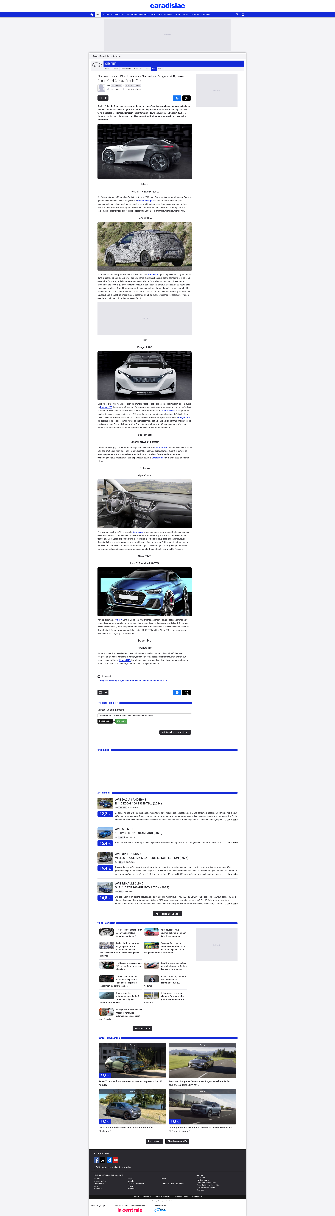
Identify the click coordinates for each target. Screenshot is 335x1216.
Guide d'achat (117, 14)
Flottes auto (156, 14)
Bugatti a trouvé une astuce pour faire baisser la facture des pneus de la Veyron (174, 966)
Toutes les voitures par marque (172, 1184)
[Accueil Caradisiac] (92, 14)
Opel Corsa (138, 532)
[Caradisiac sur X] (103, 1160)
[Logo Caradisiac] (167, 11)
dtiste (121, 862)
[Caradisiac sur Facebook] (96, 1160)
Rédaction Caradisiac (163, 1197)
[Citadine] (97, 65)
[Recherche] (237, 14)
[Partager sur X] (187, 97)
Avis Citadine (103, 792)
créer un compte (147, 715)
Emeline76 (123, 808)
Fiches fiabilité (126, 69)
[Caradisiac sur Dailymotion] (110, 1160)
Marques (195, 14)
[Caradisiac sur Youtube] (115, 1160)
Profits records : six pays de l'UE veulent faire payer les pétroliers (129, 966)
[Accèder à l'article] (106, 932)
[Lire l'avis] (105, 809)
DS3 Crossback (168, 410)
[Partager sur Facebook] (177, 97)
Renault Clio (153, 274)
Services (168, 14)
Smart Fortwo (158, 458)
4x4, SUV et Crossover (136, 1184)
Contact (136, 1197)
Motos (163, 1179)
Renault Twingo (144, 200)
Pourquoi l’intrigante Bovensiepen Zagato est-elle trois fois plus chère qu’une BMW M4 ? (200, 1083)
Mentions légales (203, 1180)
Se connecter (105, 721)
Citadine (110, 63)
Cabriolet (131, 1181)
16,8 (105, 897)
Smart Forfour (161, 447)
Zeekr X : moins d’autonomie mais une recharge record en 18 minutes (130, 1083)
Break (96, 1186)
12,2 (105, 814)
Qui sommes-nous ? (181, 1197)
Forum (177, 14)
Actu (98, 14)
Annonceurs (146, 1197)
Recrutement (197, 1197)
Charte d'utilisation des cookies (208, 1185)
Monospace (98, 1189)
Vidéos (160, 69)
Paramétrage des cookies (206, 1187)
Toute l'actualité (106, 923)
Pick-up (130, 1186)
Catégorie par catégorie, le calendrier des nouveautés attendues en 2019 (133, 680)
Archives (200, 1175)
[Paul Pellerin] (101, 92)
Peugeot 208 (106, 407)
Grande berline (99, 1184)
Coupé (130, 1179)
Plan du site (201, 1177)
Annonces (205, 14)
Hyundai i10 (125, 660)
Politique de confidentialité (206, 1182)
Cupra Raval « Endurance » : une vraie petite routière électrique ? (126, 1129)
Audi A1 (119, 620)
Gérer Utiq (200, 1190)
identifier (135, 715)
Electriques (132, 14)
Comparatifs (138, 69)
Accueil (107, 69)
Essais (106, 14)
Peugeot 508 (184, 417)
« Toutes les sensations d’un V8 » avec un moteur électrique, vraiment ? (129, 933)
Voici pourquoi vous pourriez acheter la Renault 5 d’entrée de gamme (173, 933)
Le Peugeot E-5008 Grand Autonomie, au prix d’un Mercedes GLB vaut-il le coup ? (200, 1129)
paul (120, 892)
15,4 (105, 843)
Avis (147, 69)
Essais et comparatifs (108, 1037)
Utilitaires (143, 14)
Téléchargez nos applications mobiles (113, 1167)
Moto (185, 14)
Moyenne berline (100, 1181)
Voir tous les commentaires (175, 732)
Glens (121, 837)
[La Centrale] (130, 1212)
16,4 (105, 868)
